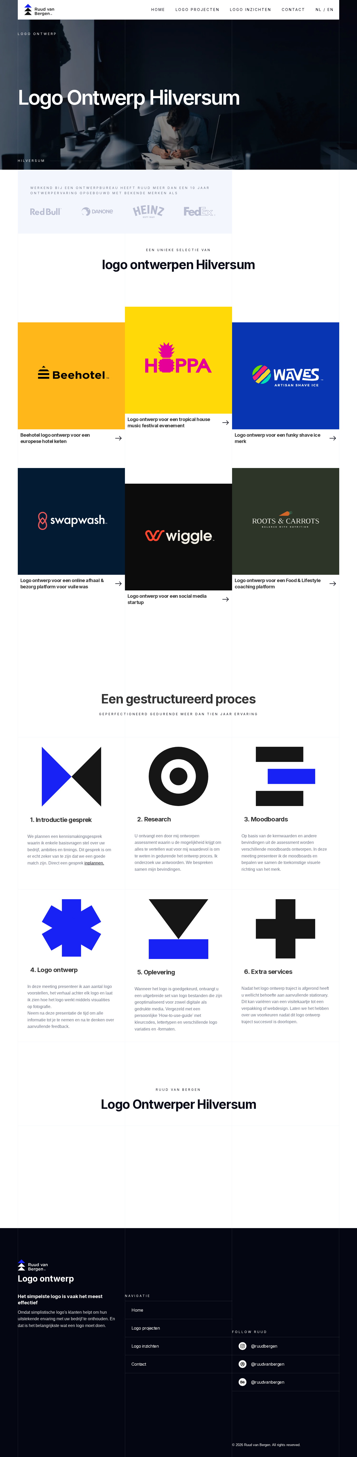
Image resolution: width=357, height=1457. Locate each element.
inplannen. (94, 863)
